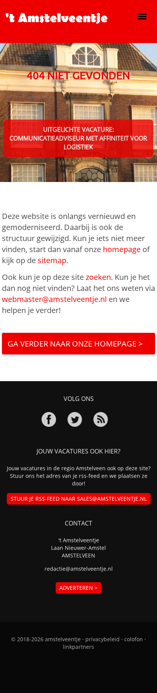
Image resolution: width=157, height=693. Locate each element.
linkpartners (78, 646)
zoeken (98, 277)
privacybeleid (102, 639)
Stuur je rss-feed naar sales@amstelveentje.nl (79, 498)
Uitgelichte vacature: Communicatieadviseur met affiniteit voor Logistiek (78, 138)
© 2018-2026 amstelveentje (46, 639)
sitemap (52, 260)
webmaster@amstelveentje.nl (54, 299)
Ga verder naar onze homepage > (75, 344)
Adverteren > (78, 587)
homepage (122, 249)
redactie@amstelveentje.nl (79, 568)
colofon (133, 639)
